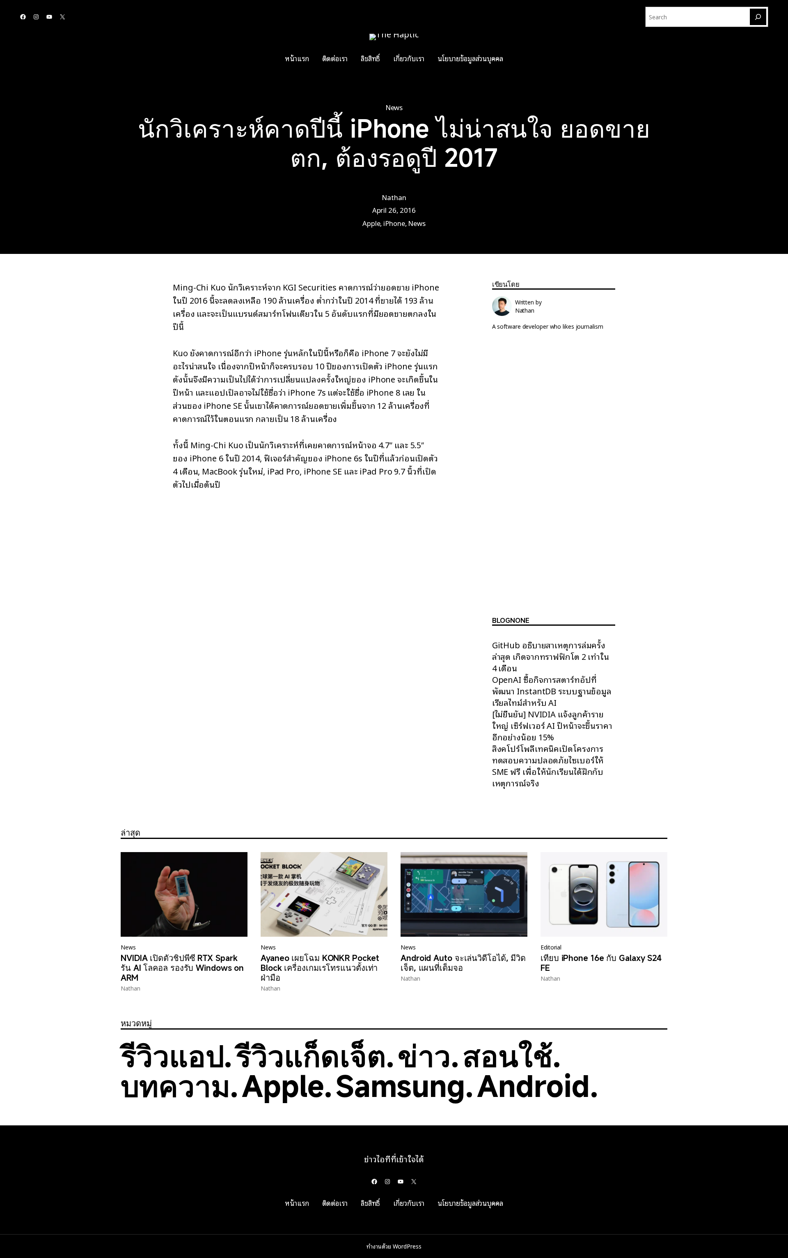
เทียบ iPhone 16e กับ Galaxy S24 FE (601, 963)
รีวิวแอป (172, 1055)
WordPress (407, 1246)
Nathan (394, 197)
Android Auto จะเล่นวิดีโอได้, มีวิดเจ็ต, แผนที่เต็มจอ (463, 963)
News (394, 107)
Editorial (551, 947)
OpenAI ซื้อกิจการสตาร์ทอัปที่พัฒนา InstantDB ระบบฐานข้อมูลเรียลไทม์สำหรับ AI (552, 691)
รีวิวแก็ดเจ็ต (311, 1055)
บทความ (175, 1085)
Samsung (400, 1085)
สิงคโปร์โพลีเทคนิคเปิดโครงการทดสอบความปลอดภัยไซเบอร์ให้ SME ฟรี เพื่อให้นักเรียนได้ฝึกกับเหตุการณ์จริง (548, 765)
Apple (371, 222)
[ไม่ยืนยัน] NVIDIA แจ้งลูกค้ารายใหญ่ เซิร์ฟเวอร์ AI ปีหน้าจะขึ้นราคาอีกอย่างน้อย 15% (552, 725)
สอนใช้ (508, 1055)
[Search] (758, 17)
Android (533, 1085)
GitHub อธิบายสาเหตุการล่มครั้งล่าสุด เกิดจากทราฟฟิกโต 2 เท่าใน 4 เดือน (550, 656)
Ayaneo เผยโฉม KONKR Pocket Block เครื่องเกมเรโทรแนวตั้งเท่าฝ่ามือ (320, 968)
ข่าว (424, 1055)
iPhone (394, 222)
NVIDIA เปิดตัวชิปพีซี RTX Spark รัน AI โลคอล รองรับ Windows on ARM (182, 968)
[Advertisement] (553, 480)
